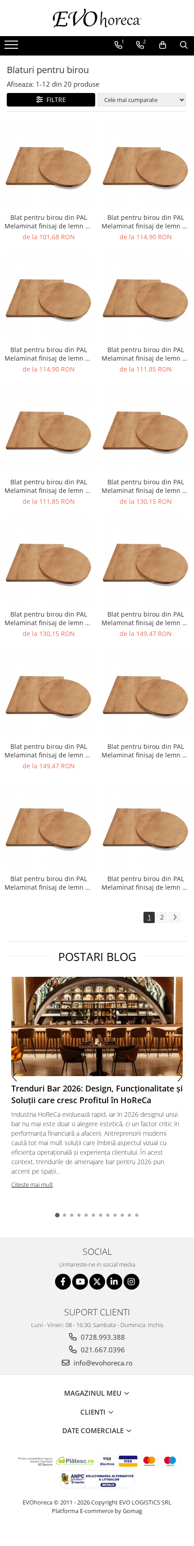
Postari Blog (97, 956)
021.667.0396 (102, 1349)
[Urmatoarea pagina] (174, 917)
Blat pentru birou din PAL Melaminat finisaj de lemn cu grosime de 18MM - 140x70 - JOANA (48, 882)
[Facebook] (63, 1282)
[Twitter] (97, 1282)
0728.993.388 (102, 1337)
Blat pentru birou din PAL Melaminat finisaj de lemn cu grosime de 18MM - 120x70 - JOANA (145, 618)
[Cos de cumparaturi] (162, 45)
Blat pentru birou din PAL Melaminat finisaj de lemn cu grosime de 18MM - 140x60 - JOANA (145, 750)
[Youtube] (80, 1282)
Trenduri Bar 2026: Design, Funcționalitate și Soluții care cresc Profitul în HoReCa (97, 1094)
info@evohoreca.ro (102, 1362)
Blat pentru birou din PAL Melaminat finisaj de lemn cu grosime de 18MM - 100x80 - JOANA (145, 486)
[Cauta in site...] (184, 45)
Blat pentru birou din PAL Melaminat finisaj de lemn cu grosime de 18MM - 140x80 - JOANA (145, 882)
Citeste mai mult (32, 1184)
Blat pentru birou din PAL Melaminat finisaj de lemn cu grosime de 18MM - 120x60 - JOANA (48, 618)
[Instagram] (131, 1282)
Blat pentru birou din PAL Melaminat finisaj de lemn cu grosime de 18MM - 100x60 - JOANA (145, 353)
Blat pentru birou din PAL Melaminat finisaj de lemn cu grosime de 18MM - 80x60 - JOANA (48, 221)
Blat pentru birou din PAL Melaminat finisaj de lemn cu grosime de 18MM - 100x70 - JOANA (48, 486)
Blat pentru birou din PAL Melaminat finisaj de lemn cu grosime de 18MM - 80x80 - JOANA (48, 353)
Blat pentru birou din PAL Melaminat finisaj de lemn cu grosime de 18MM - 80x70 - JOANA (145, 221)
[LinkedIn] (114, 1282)
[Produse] (12, 47)
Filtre (54, 99)
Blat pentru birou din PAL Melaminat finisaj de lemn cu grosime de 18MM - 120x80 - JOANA (48, 750)
